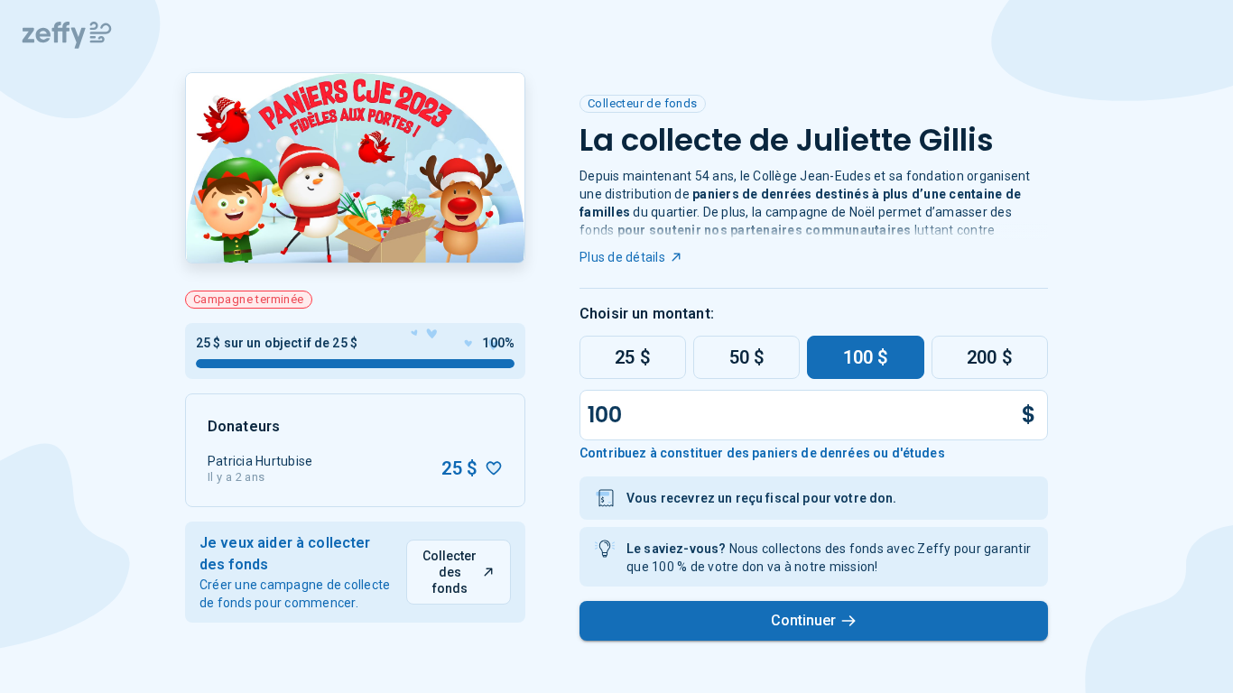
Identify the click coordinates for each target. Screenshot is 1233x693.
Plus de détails (622, 257)
